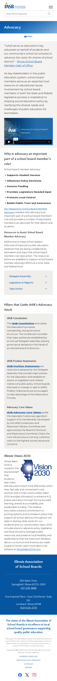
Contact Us (28, 663)
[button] (51, 7)
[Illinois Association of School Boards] (16, 5)
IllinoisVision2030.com (28, 549)
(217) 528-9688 (28, 588)
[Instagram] (34, 675)
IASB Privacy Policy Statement (28, 660)
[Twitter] (27, 675)
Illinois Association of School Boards (28, 564)
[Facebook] (20, 675)
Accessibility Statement (28, 656)
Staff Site (32, 667)
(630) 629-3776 (28, 608)
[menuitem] (26, 276)
